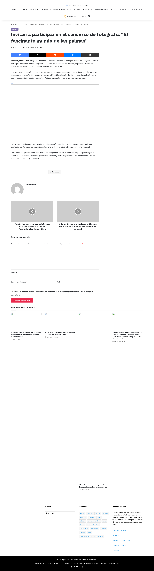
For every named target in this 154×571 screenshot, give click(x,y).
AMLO (82, 513)
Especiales (119, 9)
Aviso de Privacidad (119, 530)
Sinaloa (103, 528)
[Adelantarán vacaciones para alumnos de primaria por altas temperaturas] (94, 398)
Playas (82, 525)
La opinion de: (134, 9)
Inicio (14, 9)
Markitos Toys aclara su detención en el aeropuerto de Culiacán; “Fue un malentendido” (26, 334)
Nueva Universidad (94, 521)
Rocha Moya (84, 528)
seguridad (94, 528)
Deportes (74, 9)
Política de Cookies (119, 545)
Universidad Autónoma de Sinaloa (91, 536)
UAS (89, 532)
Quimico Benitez (92, 525)
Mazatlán (92, 517)
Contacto (116, 550)
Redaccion (16, 48)
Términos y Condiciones (121, 540)
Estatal (33, 9)
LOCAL (14, 29)
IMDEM (98, 513)
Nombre (15, 272)
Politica (86, 9)
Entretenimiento (102, 9)
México (82, 521)
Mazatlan (83, 517)
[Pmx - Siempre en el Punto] (77, 6)
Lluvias (105, 513)
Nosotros (116, 535)
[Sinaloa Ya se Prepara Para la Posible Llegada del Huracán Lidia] (60, 321)
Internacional (59, 9)
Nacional (45, 9)
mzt (99, 517)
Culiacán (55, 172)
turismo (82, 532)
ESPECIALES (22, 24)
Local (22, 9)
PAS (104, 521)
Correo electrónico (19, 282)
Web (58, 282)
